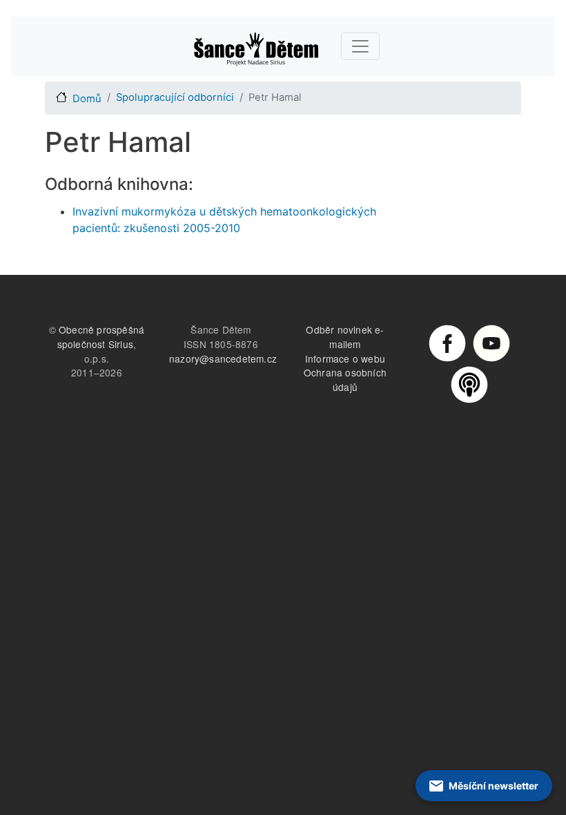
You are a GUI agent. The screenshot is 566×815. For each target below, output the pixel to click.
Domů (86, 99)
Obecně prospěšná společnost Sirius (101, 337)
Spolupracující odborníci (175, 97)
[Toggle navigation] (360, 46)
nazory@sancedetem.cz (223, 358)
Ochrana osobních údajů (345, 379)
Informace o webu (345, 358)
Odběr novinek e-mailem (345, 337)
